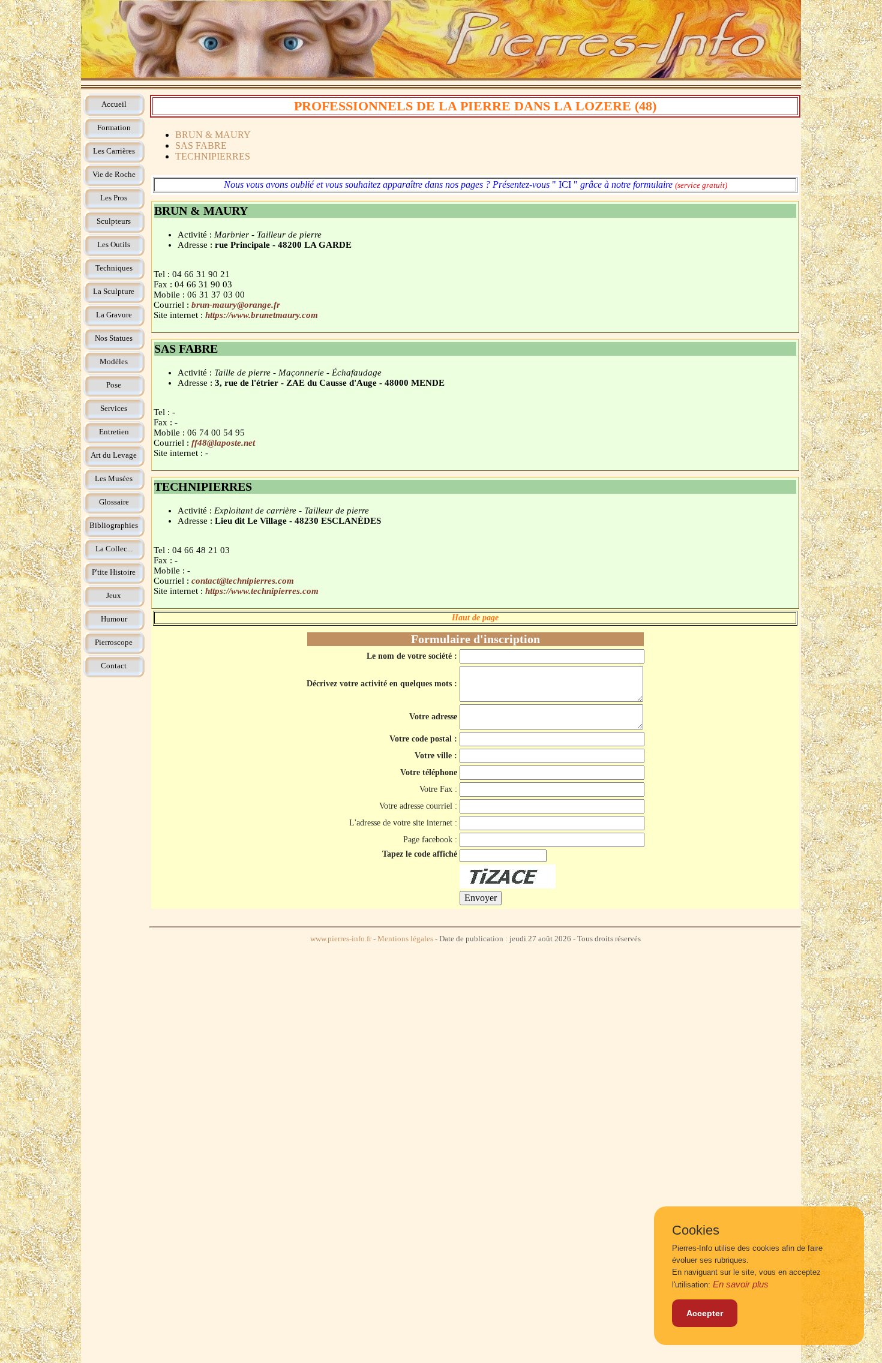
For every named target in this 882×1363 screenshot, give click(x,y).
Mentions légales (405, 939)
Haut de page (475, 617)
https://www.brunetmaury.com (261, 315)
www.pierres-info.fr (340, 939)
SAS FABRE (201, 145)
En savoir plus (741, 1284)
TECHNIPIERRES (212, 156)
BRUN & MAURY (213, 135)
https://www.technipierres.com (262, 591)
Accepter (704, 1313)
